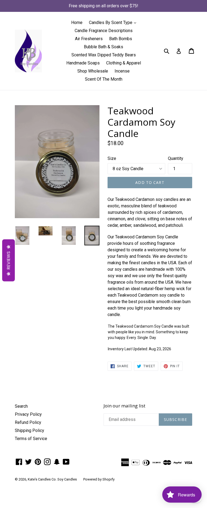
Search (21, 406)
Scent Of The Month (103, 79)
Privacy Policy (28, 414)
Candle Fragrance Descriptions (104, 30)
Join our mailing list (124, 406)
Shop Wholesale (92, 71)
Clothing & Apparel (123, 63)
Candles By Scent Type (114, 22)
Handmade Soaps (83, 63)
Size (112, 158)
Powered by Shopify (99, 479)
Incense (122, 71)
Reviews (8, 260)
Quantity (175, 158)
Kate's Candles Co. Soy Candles (52, 479)
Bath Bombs (120, 38)
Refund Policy (28, 422)
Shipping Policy (29, 430)
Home (76, 22)
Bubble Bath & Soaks (103, 46)
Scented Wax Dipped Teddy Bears (103, 54)
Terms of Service (31, 438)
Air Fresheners (89, 38)
